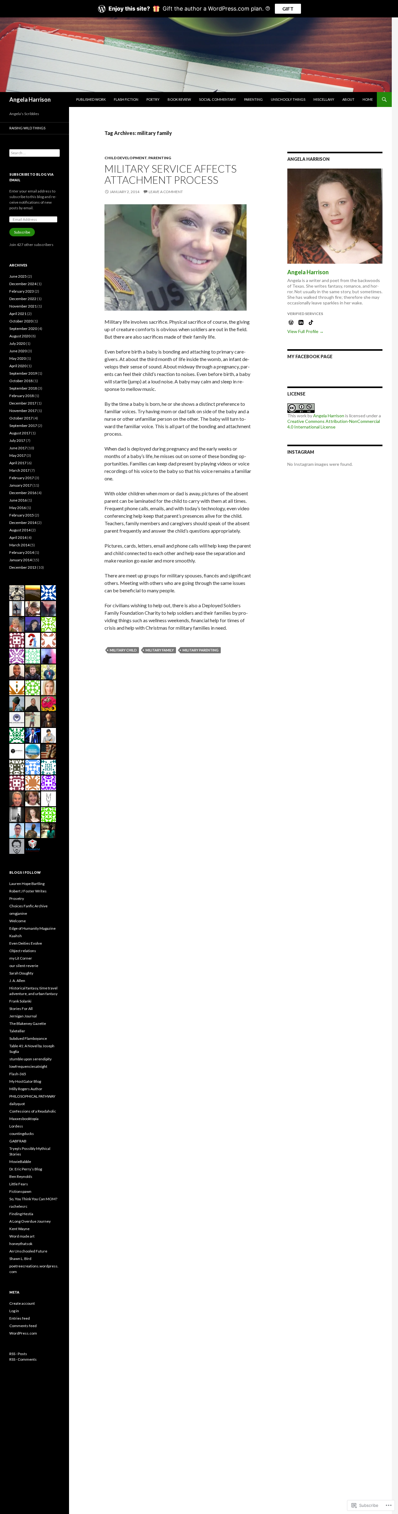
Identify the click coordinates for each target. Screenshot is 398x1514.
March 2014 (19, 545)
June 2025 (18, 276)
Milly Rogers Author (25, 1088)
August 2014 (19, 530)
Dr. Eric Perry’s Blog (25, 1169)
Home (368, 99)
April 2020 (17, 365)
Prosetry (16, 898)
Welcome (17, 921)
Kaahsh (15, 935)
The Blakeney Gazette (27, 1023)
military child (123, 650)
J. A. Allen (17, 980)
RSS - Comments (23, 1359)
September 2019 (23, 373)
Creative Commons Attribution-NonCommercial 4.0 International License (333, 424)
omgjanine (18, 913)
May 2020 (17, 358)
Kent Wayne (19, 1228)
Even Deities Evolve (25, 943)
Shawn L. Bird (20, 1258)
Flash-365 (17, 1074)
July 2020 (17, 343)
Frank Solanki (20, 1001)
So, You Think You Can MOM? (33, 1199)
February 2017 (21, 477)
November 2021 (23, 306)
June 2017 (18, 448)
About (348, 99)
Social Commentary (217, 99)
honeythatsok (20, 1243)
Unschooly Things (288, 99)
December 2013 (22, 567)
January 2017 (20, 485)
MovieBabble (20, 1161)
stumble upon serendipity (30, 1059)
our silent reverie (23, 965)
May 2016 (17, 507)
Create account (22, 1303)
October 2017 (21, 418)
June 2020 (18, 351)
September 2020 (23, 328)
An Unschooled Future (28, 1251)
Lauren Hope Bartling (26, 883)
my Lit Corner (20, 958)
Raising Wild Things (27, 128)
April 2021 (17, 313)
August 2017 (19, 433)
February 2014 (21, 552)
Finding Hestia (21, 1213)
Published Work (91, 99)
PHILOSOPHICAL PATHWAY (32, 1096)
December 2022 (22, 298)
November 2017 (23, 410)
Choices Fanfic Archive (28, 906)
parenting (159, 157)
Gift (288, 9)
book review (179, 99)
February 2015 (21, 515)
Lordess (16, 1126)
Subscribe (22, 232)
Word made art (22, 1236)
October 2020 (21, 321)
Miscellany (323, 99)
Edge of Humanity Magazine (32, 928)
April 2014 (17, 537)
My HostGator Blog (25, 1081)
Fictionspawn (20, 1191)
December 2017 (22, 403)
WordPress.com (23, 1333)
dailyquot (17, 1103)
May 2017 (17, 455)
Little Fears (18, 1184)
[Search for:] (34, 152)
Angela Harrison (30, 99)
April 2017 (17, 463)
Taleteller (17, 1031)
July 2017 (17, 440)
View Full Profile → (305, 331)
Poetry (153, 99)
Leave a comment (166, 191)
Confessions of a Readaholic (32, 1111)
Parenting (253, 99)
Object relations (22, 950)
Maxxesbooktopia (24, 1118)
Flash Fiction (126, 99)
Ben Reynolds (20, 1176)
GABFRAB (17, 1141)
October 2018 (21, 380)
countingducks (21, 1133)
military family (160, 650)
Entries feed (19, 1318)
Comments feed (23, 1325)
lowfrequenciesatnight (28, 1066)
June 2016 (18, 500)
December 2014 (22, 522)
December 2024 (22, 283)
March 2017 (19, 470)
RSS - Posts (18, 1353)
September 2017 (23, 425)
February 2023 (21, 291)
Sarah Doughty (21, 973)
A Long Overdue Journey (30, 1221)
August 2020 (19, 336)
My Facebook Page (309, 356)
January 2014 (20, 560)
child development (125, 157)
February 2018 (21, 395)
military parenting (201, 650)
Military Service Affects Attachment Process (170, 174)
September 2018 (23, 388)
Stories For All (21, 1008)
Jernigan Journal (23, 1016)
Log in (14, 1310)
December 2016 (22, 492)
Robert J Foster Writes (28, 891)
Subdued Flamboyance (28, 1038)
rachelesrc (18, 1206)
